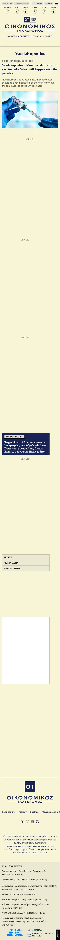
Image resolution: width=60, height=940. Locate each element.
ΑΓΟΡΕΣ (8, 557)
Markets (12, 36)
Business (25, 36)
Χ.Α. (2, 43)
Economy (37, 36)
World (48, 36)
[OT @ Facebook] (22, 822)
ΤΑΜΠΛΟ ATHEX (12, 568)
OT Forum (48, 3)
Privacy (23, 811)
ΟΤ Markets (37, 3)
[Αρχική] (30, 787)
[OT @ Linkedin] (37, 822)
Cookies (34, 811)
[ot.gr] (30, 24)
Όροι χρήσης (9, 811)
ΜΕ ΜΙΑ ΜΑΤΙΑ (11, 562)
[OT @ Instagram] (32, 822)
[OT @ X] (27, 822)
